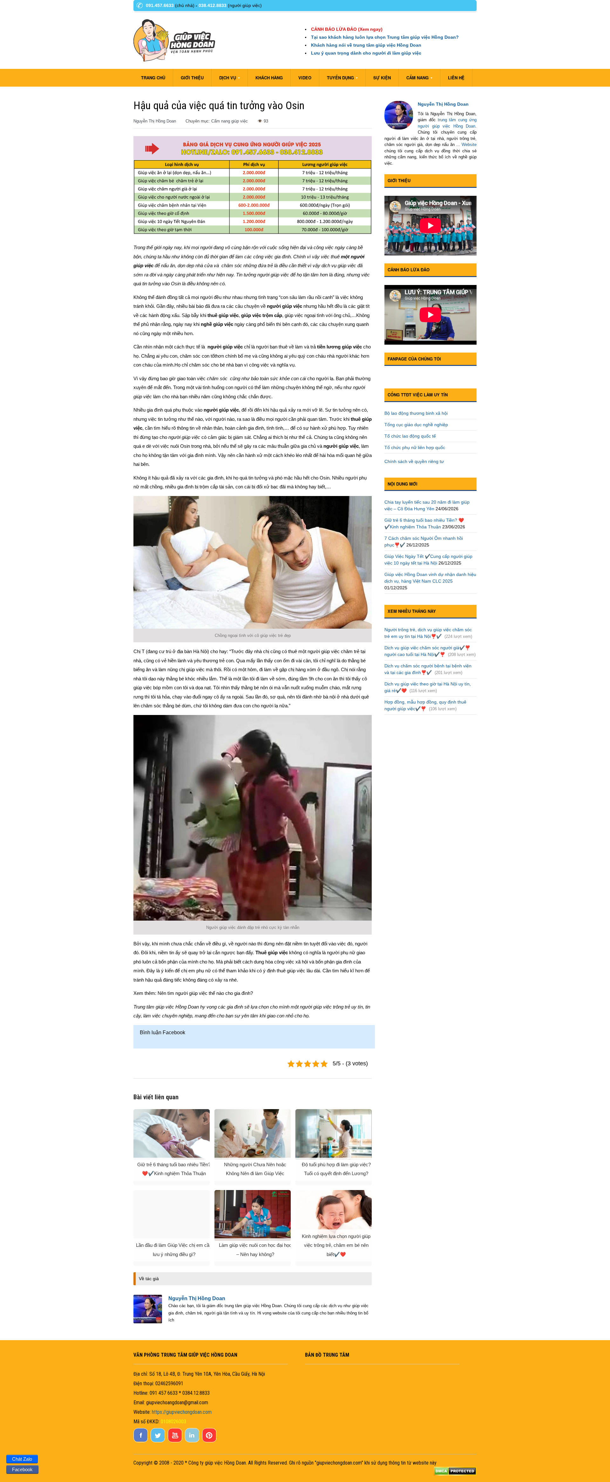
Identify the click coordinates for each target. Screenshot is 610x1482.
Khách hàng (269, 78)
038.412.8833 (213, 5)
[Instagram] (210, 1441)
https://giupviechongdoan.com (182, 1412)
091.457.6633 (160, 5)
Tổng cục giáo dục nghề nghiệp (416, 424)
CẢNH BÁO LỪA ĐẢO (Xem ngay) (347, 29)
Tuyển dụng (336, 80)
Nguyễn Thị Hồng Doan (154, 121)
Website (469, 144)
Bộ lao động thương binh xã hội (416, 413)
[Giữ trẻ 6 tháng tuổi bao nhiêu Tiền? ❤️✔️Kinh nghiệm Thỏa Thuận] (171, 1134)
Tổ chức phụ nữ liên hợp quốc (414, 447)
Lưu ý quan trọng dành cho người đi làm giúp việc (366, 53)
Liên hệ (456, 78)
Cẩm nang (414, 80)
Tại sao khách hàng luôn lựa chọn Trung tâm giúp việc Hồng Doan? (385, 37)
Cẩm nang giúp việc (229, 121)
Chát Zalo (22, 1459)
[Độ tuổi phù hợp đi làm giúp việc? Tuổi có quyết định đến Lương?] (333, 1134)
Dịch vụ (224, 80)
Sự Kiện (382, 78)
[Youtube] (176, 1441)
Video (304, 78)
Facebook (22, 1469)
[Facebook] (141, 1441)
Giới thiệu (192, 78)
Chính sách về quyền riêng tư (414, 461)
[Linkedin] (193, 1441)
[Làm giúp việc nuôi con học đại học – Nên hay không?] (252, 1215)
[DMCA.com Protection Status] (455, 1471)
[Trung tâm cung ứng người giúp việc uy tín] (174, 38)
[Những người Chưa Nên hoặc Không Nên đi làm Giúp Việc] (252, 1134)
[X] (158, 1441)
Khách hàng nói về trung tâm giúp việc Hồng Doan (366, 45)
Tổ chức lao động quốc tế (410, 436)
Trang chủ (153, 78)
